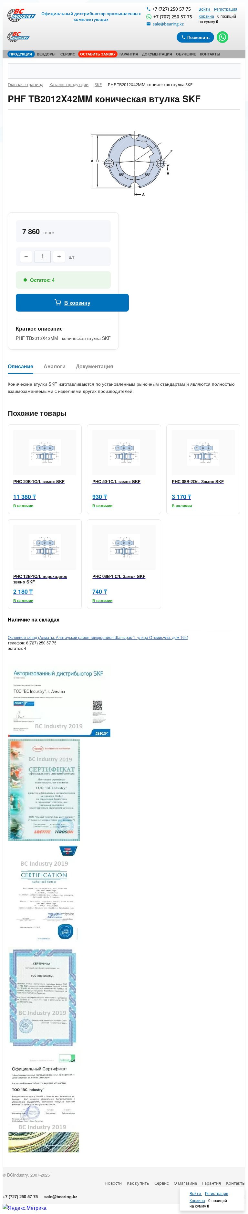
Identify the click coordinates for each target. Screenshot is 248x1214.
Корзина (206, 16)
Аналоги (55, 366)
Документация (94, 366)
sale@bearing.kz (61, 1196)
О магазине (185, 1183)
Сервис (161, 1183)
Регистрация (225, 9)
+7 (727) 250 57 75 (171, 9)
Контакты (235, 1183)
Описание (20, 366)
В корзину (77, 302)
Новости (113, 1183)
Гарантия (211, 1183)
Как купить (138, 1183)
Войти (205, 9)
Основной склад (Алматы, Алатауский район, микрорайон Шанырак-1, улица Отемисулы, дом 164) (98, 637)
